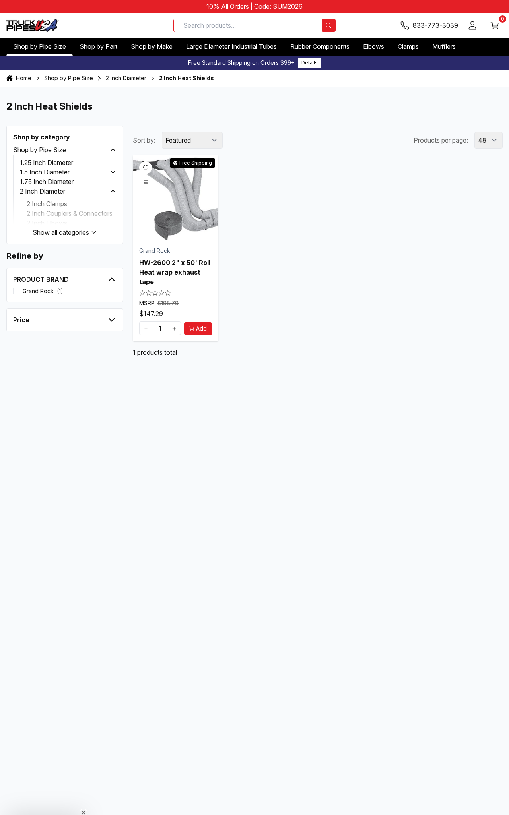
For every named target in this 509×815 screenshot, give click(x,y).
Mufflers (444, 46)
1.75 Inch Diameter (47, 182)
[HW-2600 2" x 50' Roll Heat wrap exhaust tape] (175, 197)
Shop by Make (152, 46)
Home (23, 78)
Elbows (373, 46)
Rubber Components (320, 46)
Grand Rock (154, 250)
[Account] (472, 25)
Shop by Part (98, 46)
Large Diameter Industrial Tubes (231, 46)
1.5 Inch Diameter (45, 172)
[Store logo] (32, 25)
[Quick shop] (145, 182)
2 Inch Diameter (126, 78)
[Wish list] (145, 167)
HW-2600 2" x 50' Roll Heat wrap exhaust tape (174, 272)
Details (309, 63)
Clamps (408, 46)
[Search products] (328, 25)
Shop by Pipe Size (39, 46)
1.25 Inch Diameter (46, 162)
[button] (113, 149)
